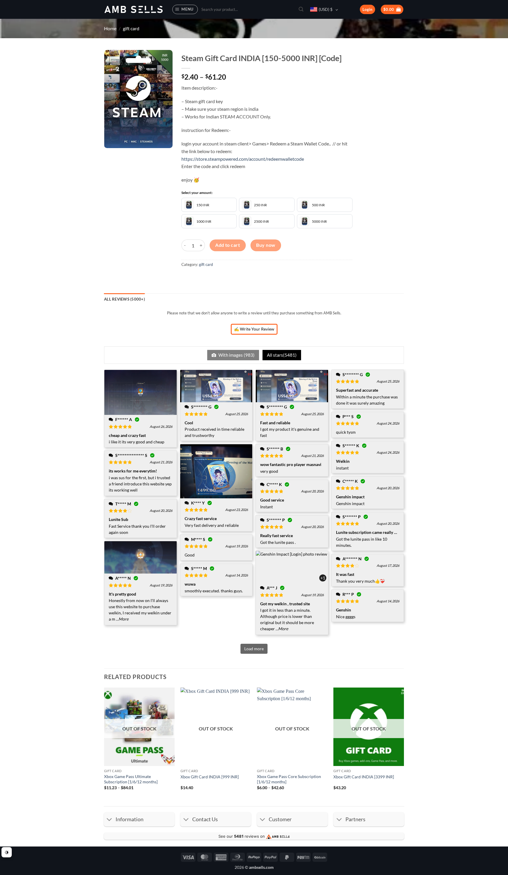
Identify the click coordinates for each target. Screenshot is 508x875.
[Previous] (104, 744)
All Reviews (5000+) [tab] (124, 299)
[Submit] (301, 9)
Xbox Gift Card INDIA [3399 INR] (363, 776)
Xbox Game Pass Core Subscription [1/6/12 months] (289, 779)
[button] (185, 9)
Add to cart (227, 245)
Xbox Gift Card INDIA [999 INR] (210, 776)
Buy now (265, 245)
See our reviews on (242, 836)
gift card (131, 28)
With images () (236, 355)
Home (110, 28)
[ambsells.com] (133, 9)
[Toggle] (109, 820)
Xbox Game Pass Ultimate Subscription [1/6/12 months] (131, 779)
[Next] (403, 744)
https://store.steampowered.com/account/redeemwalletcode (242, 159)
